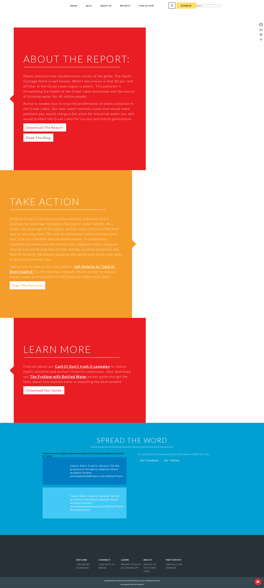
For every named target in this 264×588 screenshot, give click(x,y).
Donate (186, 5)
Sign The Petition (27, 285)
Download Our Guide (43, 390)
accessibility (130, 567)
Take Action (146, 6)
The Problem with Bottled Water (58, 377)
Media (102, 567)
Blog (89, 6)
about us (149, 564)
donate (171, 567)
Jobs (146, 571)
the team (149, 567)
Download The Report (44, 127)
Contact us (107, 564)
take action (174, 564)
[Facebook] (260, 24)
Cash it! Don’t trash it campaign (82, 366)
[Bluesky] (260, 34)
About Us (105, 6)
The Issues (83, 564)
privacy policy (131, 564)
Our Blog (82, 567)
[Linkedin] (260, 29)
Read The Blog (38, 138)
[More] (260, 39)
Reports (125, 6)
